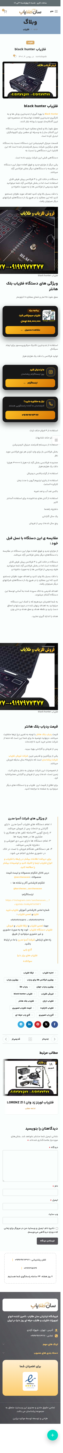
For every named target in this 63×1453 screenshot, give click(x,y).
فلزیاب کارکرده (47, 1008)
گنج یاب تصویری (46, 1015)
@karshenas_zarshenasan (27, 889)
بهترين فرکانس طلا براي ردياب (40, 980)
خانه (35, 29)
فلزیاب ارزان (48, 1001)
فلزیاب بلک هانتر (26, 1001)
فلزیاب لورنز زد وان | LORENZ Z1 (30, 1102)
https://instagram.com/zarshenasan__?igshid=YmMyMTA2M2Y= (28, 902)
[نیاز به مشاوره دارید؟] (30, 409)
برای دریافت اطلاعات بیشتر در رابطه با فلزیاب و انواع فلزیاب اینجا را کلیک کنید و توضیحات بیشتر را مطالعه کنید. (27, 863)
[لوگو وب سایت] (30, 11)
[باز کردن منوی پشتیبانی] (52, 1435)
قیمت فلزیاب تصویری (22, 1008)
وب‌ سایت (53, 1214)
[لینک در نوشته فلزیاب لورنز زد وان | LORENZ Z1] (30, 1077)
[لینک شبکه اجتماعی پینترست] (37, 1024)
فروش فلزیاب (47, 994)
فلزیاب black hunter (23, 994)
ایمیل (54, 1200)
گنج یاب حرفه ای (22, 1015)
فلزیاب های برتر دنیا (27, 956)
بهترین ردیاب (12, 980)
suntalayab (41, 57)
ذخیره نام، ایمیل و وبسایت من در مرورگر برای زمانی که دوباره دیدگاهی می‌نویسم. (31, 1230)
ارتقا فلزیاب (21, 926)
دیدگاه (53, 1147)
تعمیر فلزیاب (25, 914)
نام (55, 1186)
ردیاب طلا (24, 987)
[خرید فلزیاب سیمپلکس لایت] (30, 321)
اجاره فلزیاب (48, 973)
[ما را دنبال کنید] (30, 377)
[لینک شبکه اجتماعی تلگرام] (21, 1024)
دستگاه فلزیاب (37, 930)
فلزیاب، (14, 910)
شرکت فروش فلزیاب (18, 756)
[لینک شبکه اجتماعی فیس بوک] (54, 1024)
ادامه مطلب (30, 1108)
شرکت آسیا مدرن (26, 940)
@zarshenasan (22, 877)
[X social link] (46, 1024)
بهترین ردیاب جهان (45, 987)
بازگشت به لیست (30, 1039)
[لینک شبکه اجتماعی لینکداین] (29, 1024)
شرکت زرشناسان (50, 760)
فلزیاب (26, 29)
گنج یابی (27, 950)
